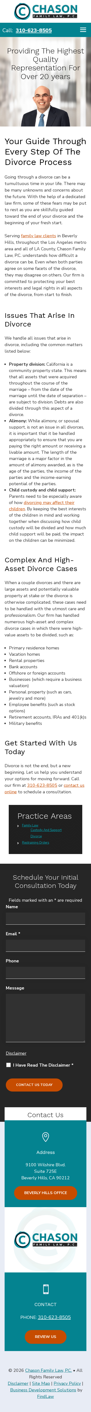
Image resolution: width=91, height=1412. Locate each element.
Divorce (36, 836)
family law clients (38, 236)
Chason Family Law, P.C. (48, 1370)
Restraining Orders (35, 842)
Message (15, 988)
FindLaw (45, 1396)
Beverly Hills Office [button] (45, 1193)
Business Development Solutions (43, 1390)
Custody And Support (46, 830)
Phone (12, 961)
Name (12, 907)
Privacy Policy (67, 1383)
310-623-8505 (34, 30)
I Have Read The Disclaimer (43, 1065)
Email (13, 934)
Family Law (30, 825)
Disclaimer (16, 1053)
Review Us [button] (45, 1336)
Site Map (41, 1383)
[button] (83, 30)
